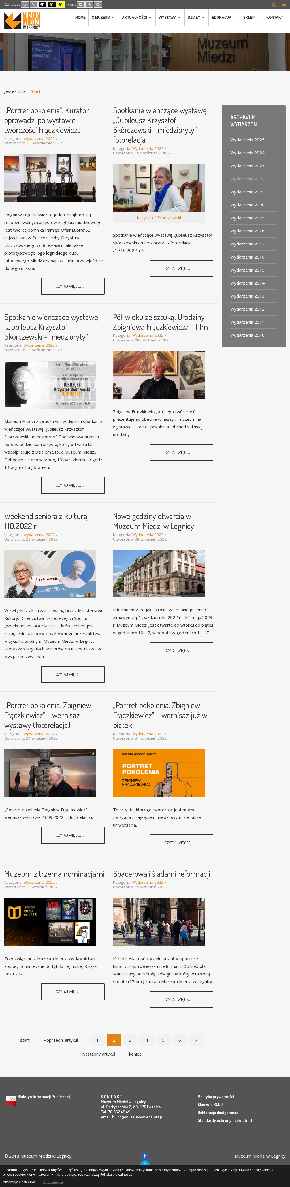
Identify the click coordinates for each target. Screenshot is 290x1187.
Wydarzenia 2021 (247, 192)
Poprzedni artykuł (61, 1040)
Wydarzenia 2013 (247, 296)
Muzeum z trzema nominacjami (54, 873)
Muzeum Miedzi (250, 1156)
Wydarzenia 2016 (247, 257)
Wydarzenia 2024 (247, 152)
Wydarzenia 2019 (247, 218)
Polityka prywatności (216, 1096)
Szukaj (274, 4)
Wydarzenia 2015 (247, 270)
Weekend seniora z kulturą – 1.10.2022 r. (48, 521)
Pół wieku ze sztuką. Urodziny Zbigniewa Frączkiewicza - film (160, 321)
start (25, 1040)
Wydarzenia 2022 (39, 138)
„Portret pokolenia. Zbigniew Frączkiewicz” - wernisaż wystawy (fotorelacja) (47, 715)
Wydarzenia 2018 (247, 231)
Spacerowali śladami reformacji (161, 873)
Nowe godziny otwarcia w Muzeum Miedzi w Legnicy (153, 521)
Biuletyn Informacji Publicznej (44, 1096)
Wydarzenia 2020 (247, 205)
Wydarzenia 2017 (247, 244)
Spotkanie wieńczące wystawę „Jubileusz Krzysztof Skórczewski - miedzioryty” (51, 326)
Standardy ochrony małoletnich (225, 1120)
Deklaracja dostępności (218, 1112)
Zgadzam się (53, 1182)
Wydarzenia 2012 (247, 309)
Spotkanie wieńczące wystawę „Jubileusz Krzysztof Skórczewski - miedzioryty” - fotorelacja (160, 125)
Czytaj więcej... (70, 286)
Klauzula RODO (210, 1104)
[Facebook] (145, 1156)
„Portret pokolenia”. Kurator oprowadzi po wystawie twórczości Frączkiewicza (46, 120)
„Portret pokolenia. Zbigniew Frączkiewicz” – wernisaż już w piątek (160, 715)
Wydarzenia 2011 (247, 322)
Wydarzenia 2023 (247, 165)
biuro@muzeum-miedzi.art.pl (137, 1117)
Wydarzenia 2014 (247, 283)
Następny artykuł (98, 1054)
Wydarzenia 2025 (247, 139)
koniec (135, 1054)
